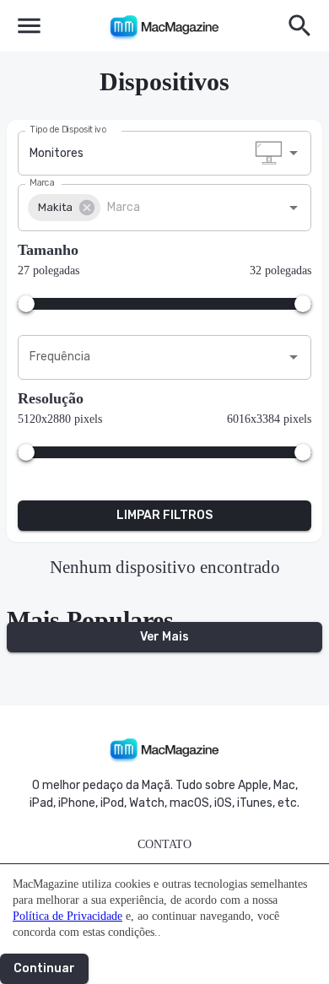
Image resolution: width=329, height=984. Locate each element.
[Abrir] (293, 153)
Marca (42, 181)
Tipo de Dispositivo (68, 128)
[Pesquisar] (300, 25)
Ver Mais (164, 637)
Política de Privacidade (67, 916)
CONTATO (164, 844)
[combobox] (151, 153)
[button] (64, 207)
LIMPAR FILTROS (164, 515)
